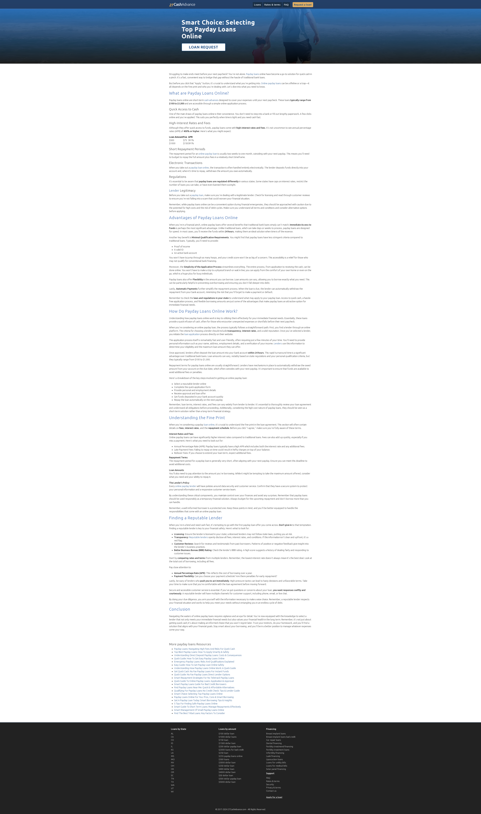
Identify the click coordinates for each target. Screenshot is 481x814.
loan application (192, 334)
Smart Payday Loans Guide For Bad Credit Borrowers (200, 684)
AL (172, 733)
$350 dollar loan (226, 766)
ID (172, 743)
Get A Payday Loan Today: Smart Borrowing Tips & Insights (203, 700)
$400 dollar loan (226, 769)
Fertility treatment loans (277, 749)
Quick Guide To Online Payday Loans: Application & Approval (204, 681)
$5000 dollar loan (227, 782)
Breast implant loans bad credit (280, 737)
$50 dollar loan (226, 775)
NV (172, 762)
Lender (174, 190)
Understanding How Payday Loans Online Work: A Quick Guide (205, 668)
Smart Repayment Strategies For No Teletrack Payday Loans (204, 677)
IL (172, 746)
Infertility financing (275, 753)
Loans (257, 4)
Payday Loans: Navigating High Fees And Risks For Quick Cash (204, 649)
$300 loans (224, 759)
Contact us (271, 791)
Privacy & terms (273, 787)
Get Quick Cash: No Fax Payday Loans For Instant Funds (201, 671)
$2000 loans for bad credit (231, 749)
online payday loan (208, 153)
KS (172, 749)
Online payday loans (271, 83)
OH (172, 766)
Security (270, 784)
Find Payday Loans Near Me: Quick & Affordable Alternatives (204, 687)
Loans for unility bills (276, 762)
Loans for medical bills (276, 766)
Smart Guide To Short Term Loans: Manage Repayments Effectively (207, 706)
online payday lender (185, 486)
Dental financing (274, 743)
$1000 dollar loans (227, 737)
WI (172, 791)
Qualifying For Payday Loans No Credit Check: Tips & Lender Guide (207, 690)
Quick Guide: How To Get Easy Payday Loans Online (199, 658)
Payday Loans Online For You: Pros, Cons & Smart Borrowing (204, 697)
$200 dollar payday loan (230, 746)
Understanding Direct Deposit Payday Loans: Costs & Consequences (208, 655)
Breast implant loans (276, 733)
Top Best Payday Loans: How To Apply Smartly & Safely (201, 652)
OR (172, 772)
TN (172, 778)
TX (172, 782)
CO (172, 740)
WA (172, 785)
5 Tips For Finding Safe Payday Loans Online (195, 703)
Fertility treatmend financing (279, 746)
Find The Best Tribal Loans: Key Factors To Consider (199, 713)
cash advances (211, 100)
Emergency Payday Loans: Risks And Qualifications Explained (204, 661)
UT (172, 788)
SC (172, 775)
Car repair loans (273, 740)
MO (173, 759)
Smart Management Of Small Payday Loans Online (199, 710)
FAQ (286, 4)
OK (172, 769)
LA (172, 753)
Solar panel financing (276, 769)
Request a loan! (303, 4)
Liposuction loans (274, 759)
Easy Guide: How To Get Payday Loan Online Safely (199, 665)
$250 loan (223, 753)
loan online (209, 424)
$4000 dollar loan (227, 772)
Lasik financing (273, 756)
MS (172, 756)
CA (172, 737)
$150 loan (223, 740)
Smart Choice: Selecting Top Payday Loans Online (198, 694)
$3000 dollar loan (227, 762)
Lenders (278, 343)
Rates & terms (272, 4)
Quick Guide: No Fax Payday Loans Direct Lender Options (202, 674)
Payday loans (252, 74)
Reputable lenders (198, 537)
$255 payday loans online (231, 756)
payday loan (197, 195)
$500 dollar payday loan (230, 778)
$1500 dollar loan (227, 743)
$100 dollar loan (226, 733)
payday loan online (199, 167)
